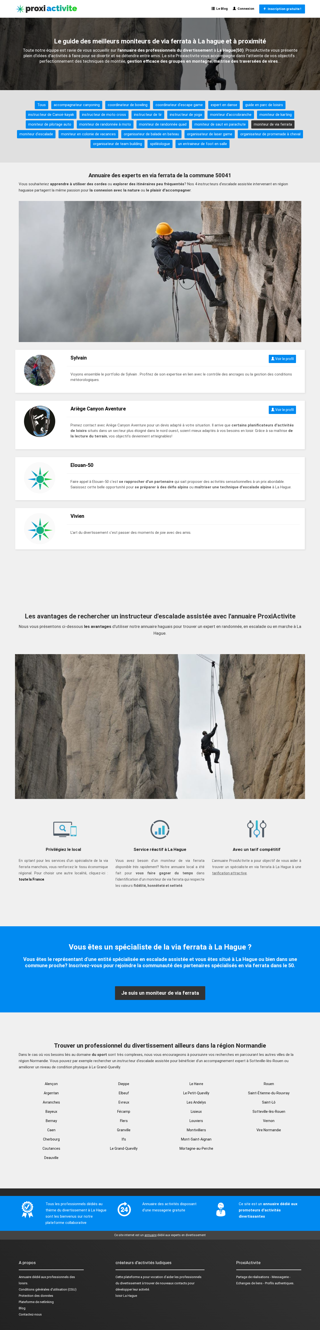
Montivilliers (196, 1130)
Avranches (51, 1102)
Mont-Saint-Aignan (196, 1139)
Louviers (196, 1121)
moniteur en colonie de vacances (88, 134)
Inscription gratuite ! (283, 9)
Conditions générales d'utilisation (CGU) (47, 1289)
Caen (51, 1130)
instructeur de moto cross (104, 114)
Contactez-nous (30, 1314)
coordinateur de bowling (128, 105)
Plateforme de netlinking (36, 1302)
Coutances (51, 1148)
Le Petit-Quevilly (196, 1093)
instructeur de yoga (186, 114)
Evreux (123, 1102)
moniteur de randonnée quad (162, 124)
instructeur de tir (148, 114)
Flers (124, 1121)
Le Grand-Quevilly (124, 1148)
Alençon (51, 1084)
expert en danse (224, 105)
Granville (123, 1130)
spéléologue (160, 144)
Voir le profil (284, 359)
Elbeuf (124, 1093)
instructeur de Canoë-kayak (51, 114)
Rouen (269, 1084)
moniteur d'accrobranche (231, 114)
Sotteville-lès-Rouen (268, 1112)
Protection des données (36, 1296)
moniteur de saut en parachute (220, 124)
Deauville (51, 1158)
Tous (41, 105)
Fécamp (123, 1112)
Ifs (124, 1139)
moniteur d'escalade (36, 134)
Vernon (268, 1121)
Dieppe (123, 1084)
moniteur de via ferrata (273, 124)
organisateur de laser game (209, 134)
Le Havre (196, 1084)
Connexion (245, 8)
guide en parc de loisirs (264, 105)
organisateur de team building (117, 144)
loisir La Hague (126, 1296)
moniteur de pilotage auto (49, 124)
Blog (22, 1308)
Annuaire (25, 1277)
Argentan (51, 1093)
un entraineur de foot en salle (202, 144)
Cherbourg (51, 1139)
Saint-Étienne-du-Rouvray (269, 1093)
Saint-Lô (269, 1102)
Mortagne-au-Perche (196, 1148)
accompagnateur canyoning (77, 105)
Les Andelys (196, 1102)
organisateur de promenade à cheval (270, 134)
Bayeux (51, 1112)
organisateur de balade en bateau (151, 134)
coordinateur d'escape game (179, 105)
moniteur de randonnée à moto (105, 124)
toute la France (31, 879)
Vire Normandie (268, 1130)
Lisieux (196, 1112)
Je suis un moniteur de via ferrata (160, 993)
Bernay (51, 1121)
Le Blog (221, 8)
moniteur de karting (276, 114)
